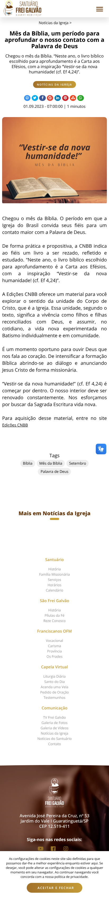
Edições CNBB (15, 425)
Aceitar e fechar (56, 888)
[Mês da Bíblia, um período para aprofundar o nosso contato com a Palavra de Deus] (54, 161)
